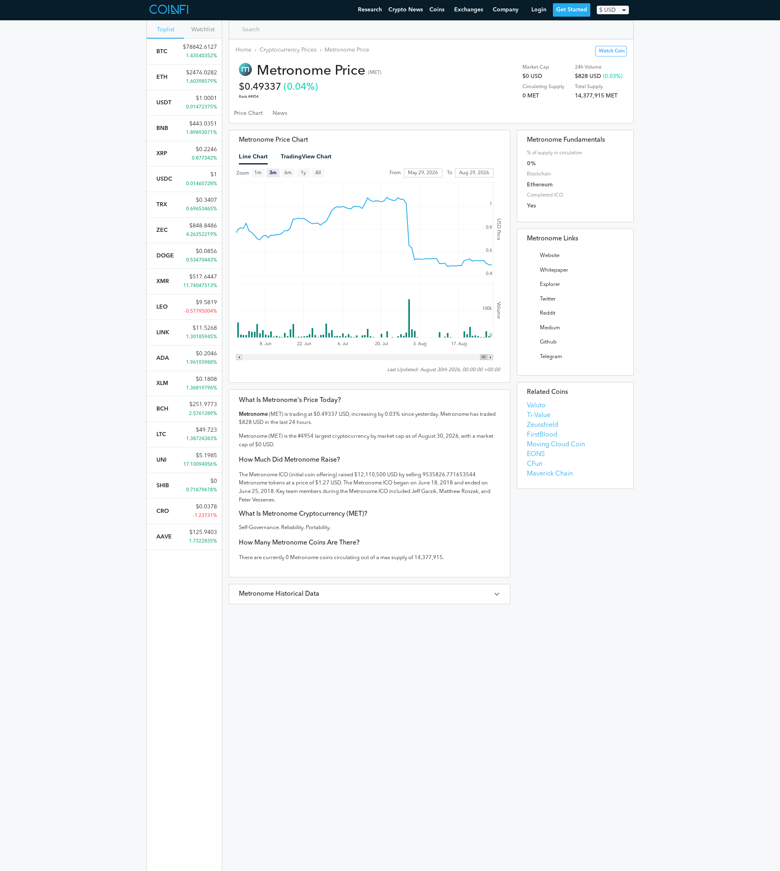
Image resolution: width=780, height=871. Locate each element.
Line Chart (253, 156)
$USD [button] (607, 10)
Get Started (571, 10)
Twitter (548, 299)
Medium (550, 328)
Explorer (550, 284)
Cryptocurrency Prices (288, 50)
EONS (536, 454)
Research (370, 10)
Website (549, 255)
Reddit (547, 313)
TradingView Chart (306, 156)
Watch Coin (612, 51)
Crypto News (405, 10)
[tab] (248, 113)
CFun (534, 464)
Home (243, 50)
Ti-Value (538, 415)
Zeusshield (542, 425)
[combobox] (270, 29)
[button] (369, 594)
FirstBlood (542, 435)
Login (538, 10)
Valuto (536, 405)
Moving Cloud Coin (556, 444)
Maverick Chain (550, 474)
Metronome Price (347, 50)
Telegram (551, 356)
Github (548, 342)
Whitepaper (554, 270)
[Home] (169, 10)
